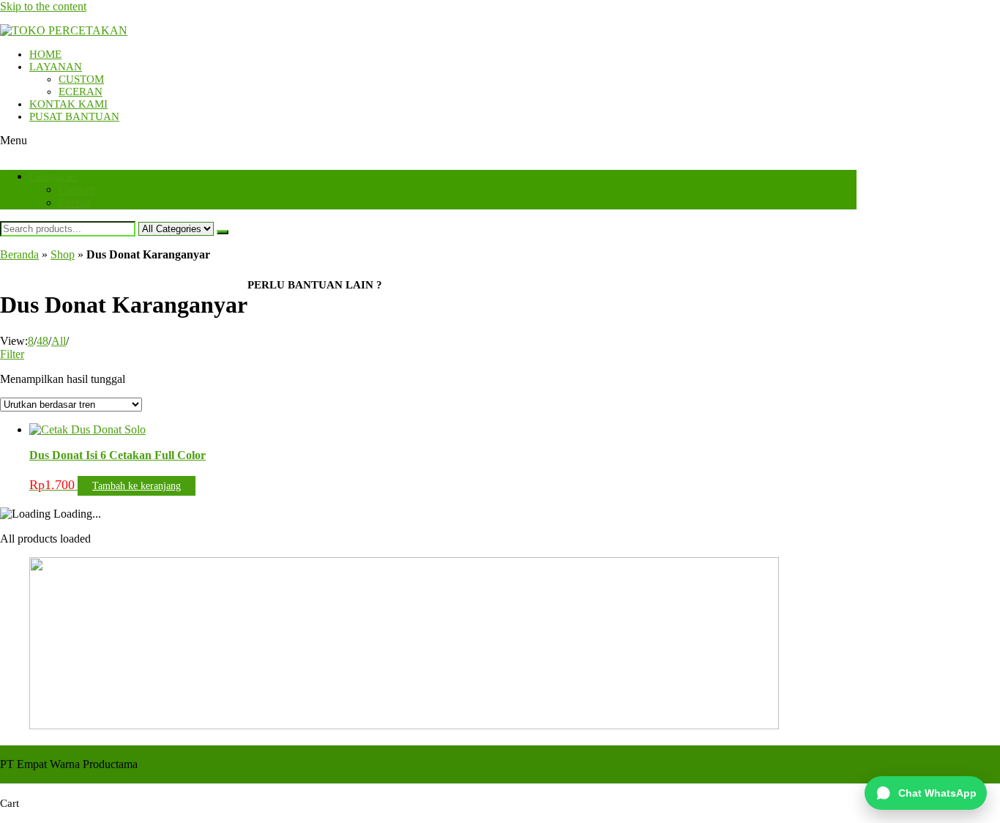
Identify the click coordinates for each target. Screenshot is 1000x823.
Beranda (19, 254)
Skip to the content (43, 6)
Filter (12, 354)
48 (42, 341)
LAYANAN (55, 66)
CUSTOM (81, 79)
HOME (45, 54)
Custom (76, 189)
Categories (53, 176)
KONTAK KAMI (68, 104)
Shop (63, 254)
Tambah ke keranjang (136, 485)
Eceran (75, 202)
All (58, 341)
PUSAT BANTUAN (74, 116)
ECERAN (80, 91)
